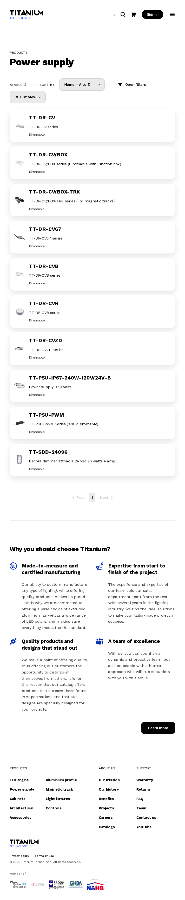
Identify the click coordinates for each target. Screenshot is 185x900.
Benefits (106, 799)
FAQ (139, 799)
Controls (53, 808)
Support (144, 768)
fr (112, 14)
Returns (143, 789)
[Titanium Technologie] (26, 14)
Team (141, 808)
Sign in (153, 14)
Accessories (20, 817)
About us (107, 768)
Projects (106, 808)
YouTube (144, 827)
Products (18, 768)
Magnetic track (59, 789)
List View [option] (27, 97)
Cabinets (17, 799)
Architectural (21, 808)
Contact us (146, 817)
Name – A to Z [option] (77, 84)
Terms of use (44, 856)
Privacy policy (19, 856)
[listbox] (82, 84)
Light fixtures (58, 799)
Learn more (158, 728)
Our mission (109, 780)
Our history (109, 789)
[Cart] (133, 14)
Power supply (22, 789)
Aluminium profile (61, 780)
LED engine (19, 780)
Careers (106, 817)
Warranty (144, 780)
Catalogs (107, 827)
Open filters (135, 84)
